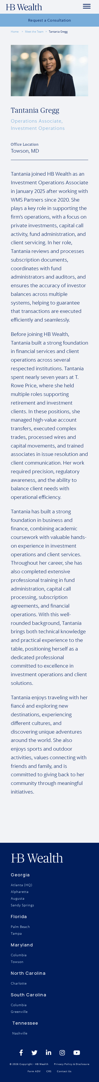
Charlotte (19, 983)
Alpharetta (20, 892)
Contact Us (64, 1071)
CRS (48, 1071)
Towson (17, 962)
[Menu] (87, 6)
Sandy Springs (22, 905)
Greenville (19, 1012)
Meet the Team (34, 31)
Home (15, 31)
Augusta (18, 898)
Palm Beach (20, 927)
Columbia (19, 955)
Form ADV (34, 1071)
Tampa (16, 933)
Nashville (19, 1033)
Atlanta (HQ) (21, 885)
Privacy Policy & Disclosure (71, 1064)
